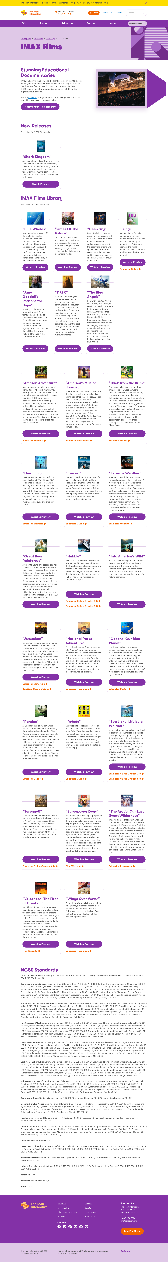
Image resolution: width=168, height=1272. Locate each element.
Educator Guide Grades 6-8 (82, 606)
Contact (88, 1204)
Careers (61, 1216)
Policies (125, 1251)
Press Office (90, 1216)
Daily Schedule (64, 14)
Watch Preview (41, 184)
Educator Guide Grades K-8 (38, 866)
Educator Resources (77, 440)
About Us (62, 1204)
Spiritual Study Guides (35, 689)
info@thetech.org (129, 1221)
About (113, 23)
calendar (32, 98)
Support (92, 23)
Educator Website (32, 440)
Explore (44, 23)
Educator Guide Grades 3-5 (82, 601)
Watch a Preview (35, 267)
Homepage (26, 39)
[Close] (146, 3)
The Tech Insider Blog (67, 1212)
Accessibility (63, 1208)
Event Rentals (90, 1212)
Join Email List (132, 1231)
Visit (25, 23)
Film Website (73, 866)
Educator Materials (33, 684)
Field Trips (50, 39)
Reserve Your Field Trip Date (40, 106)
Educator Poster (118, 689)
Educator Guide (129, 269)
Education (68, 23)
